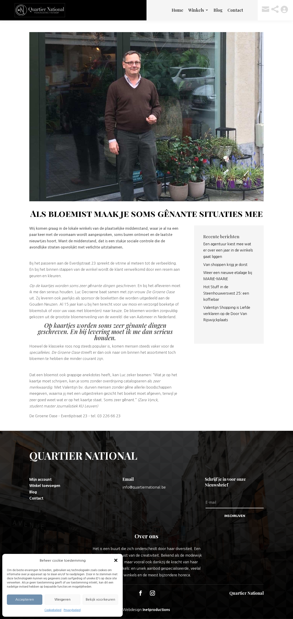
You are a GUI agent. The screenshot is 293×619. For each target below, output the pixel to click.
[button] (116, 560)
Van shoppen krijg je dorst (225, 264)
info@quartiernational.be (144, 487)
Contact (235, 10)
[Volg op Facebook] (141, 593)
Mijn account (40, 479)
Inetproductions (156, 609)
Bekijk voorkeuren (100, 599)
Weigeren (62, 599)
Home (177, 10)
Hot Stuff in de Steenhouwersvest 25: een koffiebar (226, 293)
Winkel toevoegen (44, 485)
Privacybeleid (72, 610)
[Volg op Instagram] (152, 593)
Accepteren (24, 599)
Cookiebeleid (52, 610)
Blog (218, 10)
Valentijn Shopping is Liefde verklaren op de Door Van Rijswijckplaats (226, 314)
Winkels (196, 10)
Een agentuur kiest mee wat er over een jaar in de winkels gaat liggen (228, 250)
